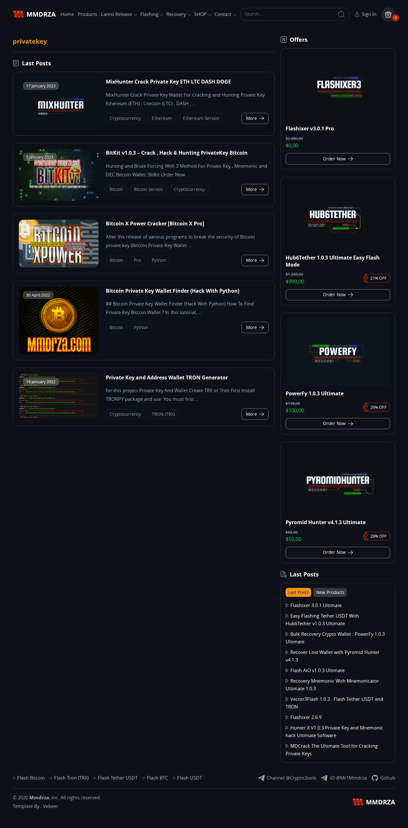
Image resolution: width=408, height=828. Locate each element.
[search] (341, 14)
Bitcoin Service (148, 189)
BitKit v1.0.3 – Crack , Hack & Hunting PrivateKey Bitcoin (177, 152)
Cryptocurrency (125, 118)
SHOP (200, 14)
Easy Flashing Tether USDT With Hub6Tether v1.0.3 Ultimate (322, 619)
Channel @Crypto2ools (291, 778)
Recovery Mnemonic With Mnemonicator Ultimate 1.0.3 (332, 685)
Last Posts (298, 592)
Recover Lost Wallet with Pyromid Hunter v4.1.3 (333, 656)
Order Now (334, 159)
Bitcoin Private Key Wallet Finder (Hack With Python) (172, 290)
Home (67, 14)
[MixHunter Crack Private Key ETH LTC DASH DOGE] (58, 104)
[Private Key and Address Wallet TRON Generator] (58, 396)
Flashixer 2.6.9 (306, 717)
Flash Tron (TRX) (71, 778)
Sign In (369, 14)
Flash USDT (189, 778)
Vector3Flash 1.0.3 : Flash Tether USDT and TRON (334, 703)
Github (387, 778)
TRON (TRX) (163, 414)
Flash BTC (157, 778)
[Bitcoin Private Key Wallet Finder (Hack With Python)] (58, 321)
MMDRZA (41, 14)
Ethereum (162, 118)
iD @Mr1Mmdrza (348, 778)
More (251, 118)
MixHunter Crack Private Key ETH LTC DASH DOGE (168, 81)
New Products (330, 592)
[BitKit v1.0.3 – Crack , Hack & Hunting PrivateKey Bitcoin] (58, 175)
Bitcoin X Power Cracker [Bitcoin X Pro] (155, 223)
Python (159, 260)
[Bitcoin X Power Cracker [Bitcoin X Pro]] (58, 243)
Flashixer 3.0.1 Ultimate (316, 605)
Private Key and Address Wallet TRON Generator (167, 377)
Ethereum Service (201, 118)
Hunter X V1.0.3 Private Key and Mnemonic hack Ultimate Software (334, 731)
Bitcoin (116, 189)
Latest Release (116, 14)
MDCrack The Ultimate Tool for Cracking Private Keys (332, 750)
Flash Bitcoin (31, 778)
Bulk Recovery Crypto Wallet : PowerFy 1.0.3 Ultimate (335, 638)
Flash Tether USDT (118, 778)
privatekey (30, 41)
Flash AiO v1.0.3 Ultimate (317, 670)
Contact (223, 14)
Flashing (149, 14)
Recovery (176, 14)
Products (87, 14)
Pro (137, 260)
